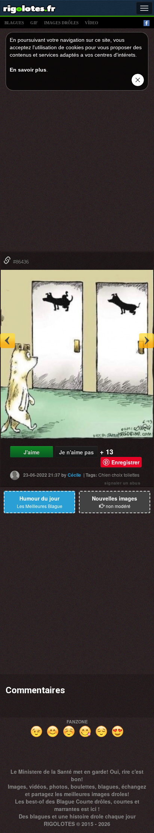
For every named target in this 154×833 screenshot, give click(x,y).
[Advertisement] (77, 173)
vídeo (91, 22)
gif (34, 22)
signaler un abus (122, 483)
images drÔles (61, 22)
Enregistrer (125, 462)
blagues (14, 22)
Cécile (74, 474)
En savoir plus (28, 70)
